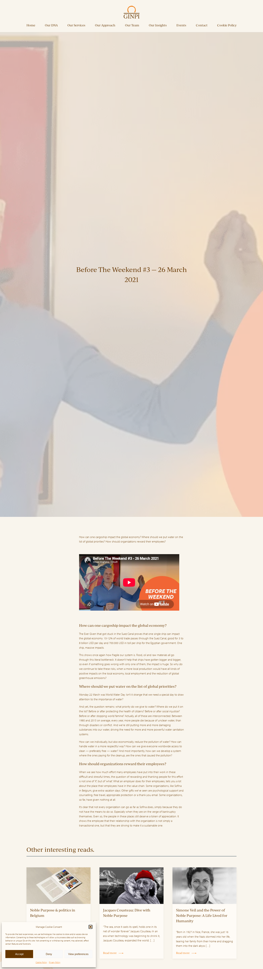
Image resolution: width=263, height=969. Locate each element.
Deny (49, 954)
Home (30, 25)
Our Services (76, 25)
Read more (110, 953)
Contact (202, 25)
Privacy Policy (54, 962)
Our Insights (158, 25)
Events (181, 25)
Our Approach (105, 25)
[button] (90, 927)
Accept (19, 954)
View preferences (78, 954)
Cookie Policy (41, 962)
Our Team (132, 25)
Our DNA (51, 25)
